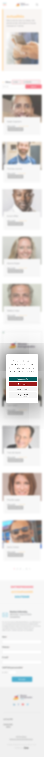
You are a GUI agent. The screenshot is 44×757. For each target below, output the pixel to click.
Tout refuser (23, 384)
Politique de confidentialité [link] (23, 395)
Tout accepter (22, 379)
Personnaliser (22, 389)
